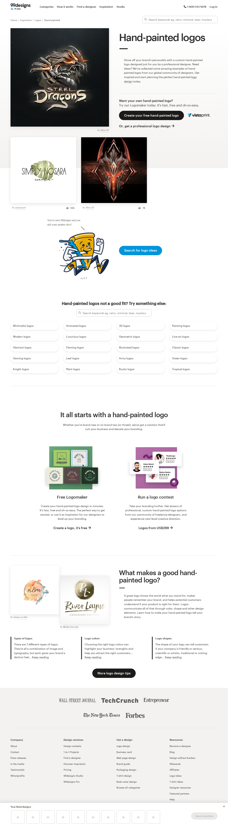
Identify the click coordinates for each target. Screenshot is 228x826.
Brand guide (123, 763)
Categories (47, 6)
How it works (65, 6)
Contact (15, 752)
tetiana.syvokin (20, 616)
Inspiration (106, 6)
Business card (124, 752)
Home (14, 20)
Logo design (123, 746)
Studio (121, 6)
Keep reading (40, 657)
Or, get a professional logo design (145, 126)
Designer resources (180, 787)
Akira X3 (104, 130)
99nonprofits (18, 775)
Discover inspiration (74, 763)
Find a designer (86, 6)
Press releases (18, 757)
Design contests (72, 746)
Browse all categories (128, 787)
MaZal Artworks (70, 626)
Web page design (126, 757)
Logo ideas (176, 775)
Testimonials (17, 769)
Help (172, 799)
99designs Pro (71, 781)
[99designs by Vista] (21, 6)
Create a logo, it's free (70, 528)
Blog (172, 752)
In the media (17, 763)
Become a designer (180, 746)
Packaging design (126, 769)
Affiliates (174, 769)
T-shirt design (124, 775)
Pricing (67, 769)
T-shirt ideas (176, 781)
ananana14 (20, 207)
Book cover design (127, 781)
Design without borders (182, 757)
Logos (38, 20)
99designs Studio (73, 775)
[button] (224, 806)
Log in (213, 6)
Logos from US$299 (154, 528)
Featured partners (179, 793)
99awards (175, 763)
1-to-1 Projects (71, 752)
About (14, 746)
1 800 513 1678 (196, 6)
